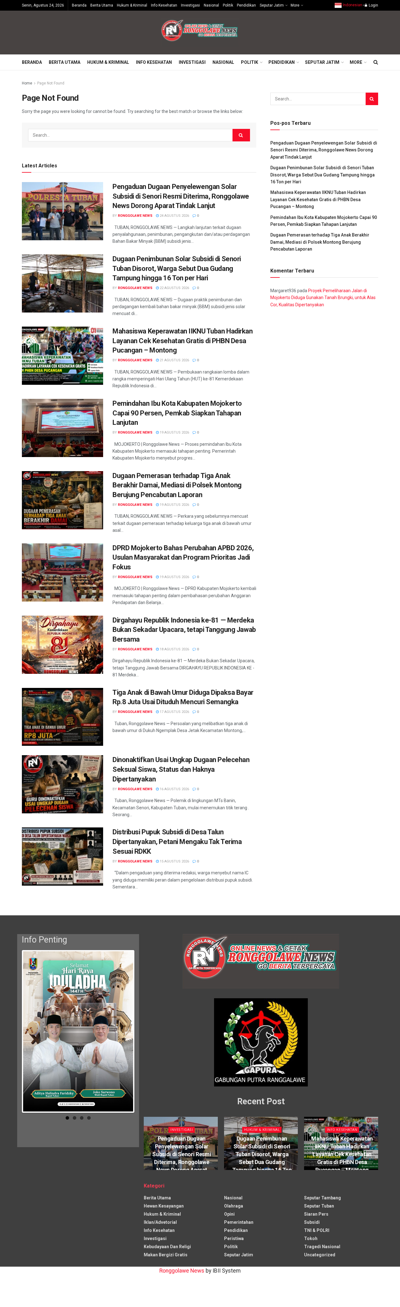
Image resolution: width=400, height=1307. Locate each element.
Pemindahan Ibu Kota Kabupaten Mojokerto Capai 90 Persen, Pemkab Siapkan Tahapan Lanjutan (177, 413)
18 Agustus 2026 (174, 649)
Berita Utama (101, 5)
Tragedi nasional (322, 1246)
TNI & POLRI (316, 1230)
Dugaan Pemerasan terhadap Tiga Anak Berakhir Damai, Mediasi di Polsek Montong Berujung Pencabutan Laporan (177, 485)
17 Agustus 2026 (174, 712)
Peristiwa (234, 1238)
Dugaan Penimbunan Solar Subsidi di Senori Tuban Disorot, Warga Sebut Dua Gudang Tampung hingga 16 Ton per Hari (176, 268)
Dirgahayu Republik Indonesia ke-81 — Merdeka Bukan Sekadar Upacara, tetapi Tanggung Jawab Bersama (184, 629)
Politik (228, 5)
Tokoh (311, 1238)
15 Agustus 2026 (174, 861)
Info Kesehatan (164, 5)
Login (373, 5)
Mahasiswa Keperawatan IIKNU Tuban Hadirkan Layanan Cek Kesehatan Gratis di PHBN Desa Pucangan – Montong (182, 340)
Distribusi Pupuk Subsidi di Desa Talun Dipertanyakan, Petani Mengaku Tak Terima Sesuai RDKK (177, 841)
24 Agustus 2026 (174, 216)
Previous (14, 1032)
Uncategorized (319, 1254)
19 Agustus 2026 (174, 432)
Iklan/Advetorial (160, 1222)
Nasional (211, 5)
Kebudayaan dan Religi (167, 1246)
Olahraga (233, 1205)
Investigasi (190, 5)
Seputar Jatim (272, 5)
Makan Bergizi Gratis (166, 1254)
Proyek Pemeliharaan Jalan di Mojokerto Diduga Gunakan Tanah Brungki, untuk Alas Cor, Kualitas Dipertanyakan (323, 297)
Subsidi (312, 1222)
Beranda (79, 5)
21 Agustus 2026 (174, 360)
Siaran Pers (316, 1214)
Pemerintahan (238, 1222)
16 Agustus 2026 (174, 789)
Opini (229, 1214)
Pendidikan (246, 5)
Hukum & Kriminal (132, 5)
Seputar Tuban (319, 1205)
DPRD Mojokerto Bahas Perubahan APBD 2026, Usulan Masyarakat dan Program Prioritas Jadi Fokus (183, 557)
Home (27, 83)
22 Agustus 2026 (174, 288)
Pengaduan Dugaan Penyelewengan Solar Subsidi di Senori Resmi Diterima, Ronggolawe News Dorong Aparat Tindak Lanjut (180, 196)
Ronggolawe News (135, 216)
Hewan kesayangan (164, 1205)
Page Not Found (50, 83)
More (295, 5)
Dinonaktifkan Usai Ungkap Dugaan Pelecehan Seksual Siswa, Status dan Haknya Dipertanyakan (181, 769)
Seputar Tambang (322, 1197)
